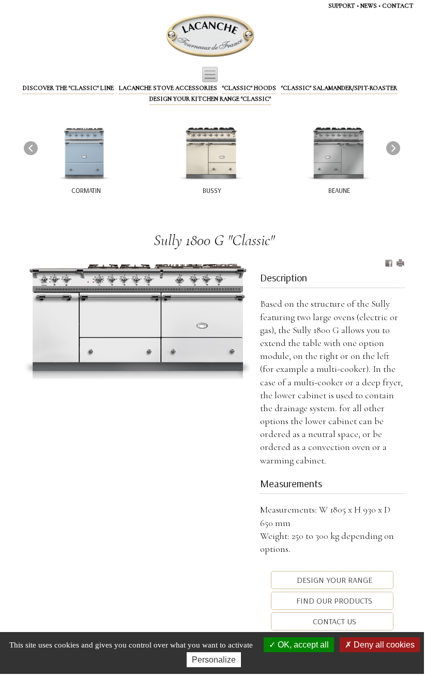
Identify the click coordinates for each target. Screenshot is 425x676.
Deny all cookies (383, 644)
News (368, 5)
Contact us (333, 621)
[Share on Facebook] (390, 263)
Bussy (212, 190)
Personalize (214, 659)
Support (341, 5)
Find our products (333, 600)
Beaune (339, 190)
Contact (398, 5)
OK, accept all (302, 644)
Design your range (333, 580)
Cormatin (86, 190)
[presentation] (31, 148)
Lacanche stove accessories (168, 88)
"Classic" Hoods (249, 88)
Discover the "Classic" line (68, 88)
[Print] (400, 263)
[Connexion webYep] (169, 35)
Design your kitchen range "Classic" (210, 98)
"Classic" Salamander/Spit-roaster (339, 88)
